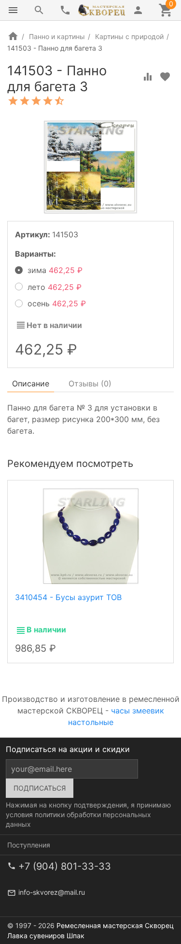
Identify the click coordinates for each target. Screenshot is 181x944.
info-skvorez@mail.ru (51, 892)
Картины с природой (129, 36)
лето (52, 287)
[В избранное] (165, 76)
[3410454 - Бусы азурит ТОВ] (90, 535)
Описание (30, 383)
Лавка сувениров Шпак (45, 935)
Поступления (28, 845)
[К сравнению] (147, 76)
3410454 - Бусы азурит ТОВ (68, 597)
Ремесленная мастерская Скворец (115, 925)
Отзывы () (90, 383)
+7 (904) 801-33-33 (64, 866)
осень (54, 303)
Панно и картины (57, 36)
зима (52, 270)
